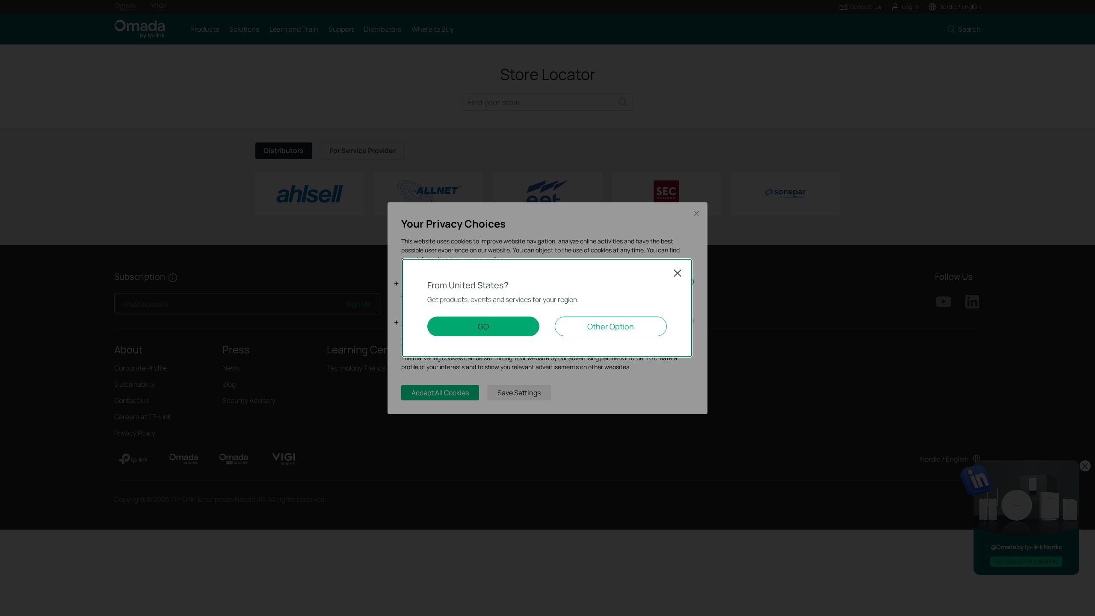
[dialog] (547, 308)
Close (677, 273)
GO (483, 326)
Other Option (610, 326)
